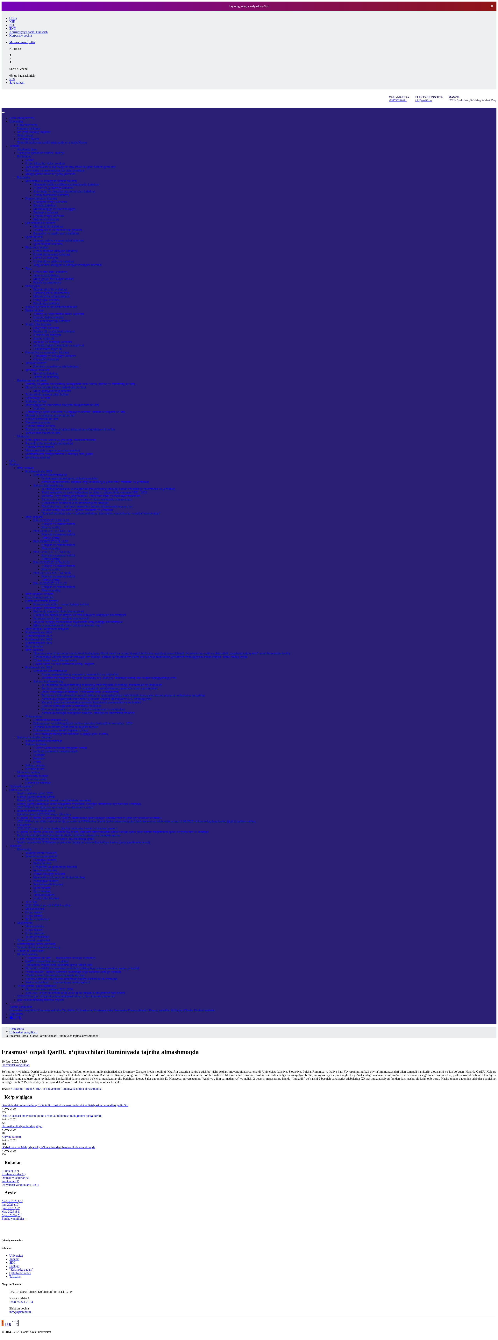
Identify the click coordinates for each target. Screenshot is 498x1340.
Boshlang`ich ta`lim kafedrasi (51, 293)
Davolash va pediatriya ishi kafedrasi (55, 366)
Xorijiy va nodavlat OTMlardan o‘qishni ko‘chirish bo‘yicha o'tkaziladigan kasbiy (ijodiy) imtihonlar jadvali (83, 842)
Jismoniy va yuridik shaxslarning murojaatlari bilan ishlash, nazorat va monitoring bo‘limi (80, 384)
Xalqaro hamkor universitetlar (43, 741)
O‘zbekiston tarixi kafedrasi (50, 272)
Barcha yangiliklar (20, 1006)
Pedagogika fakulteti (45, 881)
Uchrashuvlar (84, 1010)
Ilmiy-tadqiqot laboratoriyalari (43, 608)
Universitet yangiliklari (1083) (20, 1184)
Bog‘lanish (16, 1013)
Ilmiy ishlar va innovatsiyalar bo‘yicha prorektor (54, 170)
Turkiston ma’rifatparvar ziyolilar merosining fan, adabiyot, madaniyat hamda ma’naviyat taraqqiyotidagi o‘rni (108, 678)
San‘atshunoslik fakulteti (40, 223)
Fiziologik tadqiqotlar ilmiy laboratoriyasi (58, 611)
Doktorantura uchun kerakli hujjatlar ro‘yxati (60, 730)
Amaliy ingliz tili (43, 338)
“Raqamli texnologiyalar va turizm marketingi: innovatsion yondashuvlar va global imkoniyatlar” (100, 513)
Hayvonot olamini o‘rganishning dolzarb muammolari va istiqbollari (83, 709)
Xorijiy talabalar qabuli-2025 (35, 793)
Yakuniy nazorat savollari (40, 853)
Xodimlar (39, 408)
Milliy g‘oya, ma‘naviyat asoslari (53, 279)
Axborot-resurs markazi (39, 447)
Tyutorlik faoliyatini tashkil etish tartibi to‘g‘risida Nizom (52, 142)
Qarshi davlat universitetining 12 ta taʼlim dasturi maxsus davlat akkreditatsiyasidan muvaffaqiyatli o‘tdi (65, 1105)
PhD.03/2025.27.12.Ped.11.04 (52, 531)
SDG (12, 461)
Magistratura (24, 923)
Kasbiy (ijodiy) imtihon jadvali (36, 797)
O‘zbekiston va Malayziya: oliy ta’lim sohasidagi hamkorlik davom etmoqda (48, 1147)
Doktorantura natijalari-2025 (50, 720)
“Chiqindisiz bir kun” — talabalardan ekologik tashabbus (60, 958)
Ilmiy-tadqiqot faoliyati (39, 594)
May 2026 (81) (11, 1211)
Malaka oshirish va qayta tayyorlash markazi (52, 450)
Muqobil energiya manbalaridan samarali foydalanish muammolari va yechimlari (91, 702)
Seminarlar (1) (10, 1181)
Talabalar (15, 846)
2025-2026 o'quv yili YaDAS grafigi (47, 905)
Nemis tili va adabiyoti (47, 335)
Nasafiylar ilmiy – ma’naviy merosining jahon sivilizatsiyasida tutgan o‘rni (86, 506)
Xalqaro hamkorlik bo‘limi (41, 419)
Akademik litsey (27, 149)
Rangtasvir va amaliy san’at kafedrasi (56, 233)
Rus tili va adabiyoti (45, 258)
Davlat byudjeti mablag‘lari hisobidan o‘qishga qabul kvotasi (70, 734)
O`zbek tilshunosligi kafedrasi (51, 254)
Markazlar (23, 436)
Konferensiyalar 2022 (38, 636)
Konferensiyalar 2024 (38, 667)
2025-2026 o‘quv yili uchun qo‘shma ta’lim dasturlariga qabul (55, 807)
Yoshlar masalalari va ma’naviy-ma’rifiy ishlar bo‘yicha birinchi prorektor (70, 167)
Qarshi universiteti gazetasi (41, 601)
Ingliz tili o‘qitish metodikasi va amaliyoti (58, 345)
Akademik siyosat (28, 139)
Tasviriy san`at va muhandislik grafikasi (57, 230)
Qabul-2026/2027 (20, 790)
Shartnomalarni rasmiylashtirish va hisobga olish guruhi (59, 454)
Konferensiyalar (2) (13, 1174)
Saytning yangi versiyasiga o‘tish (249, 6)
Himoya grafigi (50, 527)
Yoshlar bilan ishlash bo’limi (42, 433)
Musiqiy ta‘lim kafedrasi (48, 226)
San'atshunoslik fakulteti (48, 884)
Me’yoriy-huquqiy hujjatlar (33, 132)
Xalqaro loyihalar (36, 744)
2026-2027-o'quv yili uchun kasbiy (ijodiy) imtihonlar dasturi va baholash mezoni (67, 828)
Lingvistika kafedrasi (46, 328)
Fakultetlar (23, 177)
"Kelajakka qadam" (21, 786)
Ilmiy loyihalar (34, 650)
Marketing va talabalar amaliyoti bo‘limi (49, 415)
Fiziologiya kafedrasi (46, 219)
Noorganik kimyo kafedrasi (50, 202)
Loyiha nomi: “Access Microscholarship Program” (64, 664)
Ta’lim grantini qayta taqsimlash (36, 986)
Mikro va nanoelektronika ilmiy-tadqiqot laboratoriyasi (66, 625)
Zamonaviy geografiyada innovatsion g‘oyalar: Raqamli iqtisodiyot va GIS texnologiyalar (96, 699)
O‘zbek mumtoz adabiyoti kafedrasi (55, 251)
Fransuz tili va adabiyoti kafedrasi (54, 331)
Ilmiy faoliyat (25, 468)
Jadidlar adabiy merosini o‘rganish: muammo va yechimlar (77, 510)
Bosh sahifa (21, 118)
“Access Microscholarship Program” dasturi (60, 748)
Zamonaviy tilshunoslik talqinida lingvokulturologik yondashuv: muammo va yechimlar (95, 482)
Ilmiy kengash (34, 517)
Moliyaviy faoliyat (28, 772)
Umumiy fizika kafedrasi (48, 317)
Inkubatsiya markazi (37, 457)
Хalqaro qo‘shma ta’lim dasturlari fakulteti (51, 307)
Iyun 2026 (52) (11, 1208)
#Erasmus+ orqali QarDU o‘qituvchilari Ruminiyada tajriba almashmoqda (56, 1088)
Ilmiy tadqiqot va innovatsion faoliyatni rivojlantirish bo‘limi (62, 405)
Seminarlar (120, 1010)
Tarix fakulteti (41, 891)
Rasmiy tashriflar (159, 1010)
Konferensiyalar (103, 1010)
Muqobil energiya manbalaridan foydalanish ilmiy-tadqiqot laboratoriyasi (78, 622)
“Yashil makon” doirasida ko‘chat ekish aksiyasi (54, 975)
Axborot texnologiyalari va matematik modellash (71, 706)
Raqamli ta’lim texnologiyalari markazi (49, 443)
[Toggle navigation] (3, 112)
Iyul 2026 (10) (10, 1204)
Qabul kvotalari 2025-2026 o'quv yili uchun (44, 814)
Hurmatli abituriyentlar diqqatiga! (22, 1126)
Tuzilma (14, 146)
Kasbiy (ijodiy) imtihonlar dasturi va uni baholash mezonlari (54, 800)
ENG (12, 28)
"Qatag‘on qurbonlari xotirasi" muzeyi (40, 153)
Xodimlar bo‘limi (35, 401)
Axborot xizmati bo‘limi (40, 426)
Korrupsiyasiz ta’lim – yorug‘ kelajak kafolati (61, 604)
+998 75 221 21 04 (21, 1301)
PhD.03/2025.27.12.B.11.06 (50, 541)
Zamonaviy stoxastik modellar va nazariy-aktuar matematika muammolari (86, 499)
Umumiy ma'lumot (28, 128)
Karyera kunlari (11, 1136)
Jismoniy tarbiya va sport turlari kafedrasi (58, 240)
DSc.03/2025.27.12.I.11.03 (50, 583)
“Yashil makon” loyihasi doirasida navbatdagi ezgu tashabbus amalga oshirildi (73, 972)
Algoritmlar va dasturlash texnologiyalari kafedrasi (64, 191)
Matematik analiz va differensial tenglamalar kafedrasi (66, 184)
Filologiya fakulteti (36, 247)
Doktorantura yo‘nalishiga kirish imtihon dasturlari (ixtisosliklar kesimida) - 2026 (82, 723)
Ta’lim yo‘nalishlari (37, 919)
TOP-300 (31, 902)
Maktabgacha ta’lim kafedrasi (51, 296)
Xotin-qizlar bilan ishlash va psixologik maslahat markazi (60, 440)
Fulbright (39, 755)
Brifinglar (176, 1010)
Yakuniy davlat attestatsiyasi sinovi (38, 947)
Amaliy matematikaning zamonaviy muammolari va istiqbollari (79, 674)
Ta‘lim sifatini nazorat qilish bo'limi (46, 394)
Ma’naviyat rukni (35, 779)
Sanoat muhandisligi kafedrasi (51, 321)
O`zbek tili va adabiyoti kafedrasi (53, 261)
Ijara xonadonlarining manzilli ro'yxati (40, 1000)
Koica (37, 762)
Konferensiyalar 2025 (38, 471)
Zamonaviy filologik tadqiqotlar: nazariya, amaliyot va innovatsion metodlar (87, 713)
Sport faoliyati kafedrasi (47, 244)
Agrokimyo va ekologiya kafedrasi (54, 356)
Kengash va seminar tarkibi (58, 524)
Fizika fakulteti (34, 310)
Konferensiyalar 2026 (38, 632)
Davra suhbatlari (138, 1010)
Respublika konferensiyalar (50, 475)
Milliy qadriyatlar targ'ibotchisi (52, 391)
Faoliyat (14, 464)
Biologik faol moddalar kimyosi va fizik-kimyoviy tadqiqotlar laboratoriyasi (79, 615)
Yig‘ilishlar (68, 1010)
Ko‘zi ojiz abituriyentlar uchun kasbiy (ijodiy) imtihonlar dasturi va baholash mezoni (68, 835)
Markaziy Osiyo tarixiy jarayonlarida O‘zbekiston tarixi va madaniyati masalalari (90, 496)
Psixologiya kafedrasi (46, 303)
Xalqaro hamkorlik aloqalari (34, 737)
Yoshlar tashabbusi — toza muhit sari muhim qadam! (57, 982)
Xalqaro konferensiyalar (48, 485)
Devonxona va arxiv (37, 422)
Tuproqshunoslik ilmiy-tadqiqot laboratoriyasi (61, 618)
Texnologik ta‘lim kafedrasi (50, 289)
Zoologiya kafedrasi (45, 212)
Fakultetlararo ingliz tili (47, 349)
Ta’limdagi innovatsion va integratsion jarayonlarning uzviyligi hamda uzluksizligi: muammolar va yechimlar (108, 489)
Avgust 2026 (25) (12, 1201)
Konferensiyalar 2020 (38, 643)
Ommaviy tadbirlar (49, 1010)
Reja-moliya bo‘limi (37, 398)
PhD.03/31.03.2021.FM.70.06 (52, 573)
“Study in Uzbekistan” (31, 951)
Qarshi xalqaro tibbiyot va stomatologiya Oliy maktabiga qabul (55, 839)
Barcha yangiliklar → (15, 1218)
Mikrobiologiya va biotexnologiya (54, 209)
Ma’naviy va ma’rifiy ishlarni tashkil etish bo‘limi (55, 387)
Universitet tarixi (27, 125)
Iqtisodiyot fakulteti (37, 370)
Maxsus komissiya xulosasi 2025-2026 (49, 989)
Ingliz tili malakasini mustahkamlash (55, 751)
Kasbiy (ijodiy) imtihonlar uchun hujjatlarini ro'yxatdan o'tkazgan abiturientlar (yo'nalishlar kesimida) (79, 804)
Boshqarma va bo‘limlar (32, 380)
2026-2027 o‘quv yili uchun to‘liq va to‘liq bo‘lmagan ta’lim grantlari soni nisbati (75, 993)
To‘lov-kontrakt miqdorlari (33, 940)
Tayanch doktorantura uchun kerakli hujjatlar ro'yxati (65, 727)
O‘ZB (13, 18)
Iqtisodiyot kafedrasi (45, 373)
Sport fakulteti (34, 237)
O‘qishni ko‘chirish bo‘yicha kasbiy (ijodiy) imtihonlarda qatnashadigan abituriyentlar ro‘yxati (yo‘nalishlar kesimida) (89, 818)
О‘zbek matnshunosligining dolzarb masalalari (69, 478)
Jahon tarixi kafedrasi (46, 275)
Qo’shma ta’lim (34, 769)
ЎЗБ (12, 21)
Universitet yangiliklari (23, 1010)
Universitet (16, 121)
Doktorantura (33, 716)
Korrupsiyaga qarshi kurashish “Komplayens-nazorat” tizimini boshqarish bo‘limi (75, 412)
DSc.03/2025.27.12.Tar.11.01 (51, 562)
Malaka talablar (34, 909)
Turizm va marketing (46, 377)
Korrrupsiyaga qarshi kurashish (36, 944)
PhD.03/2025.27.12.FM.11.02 (51, 552)
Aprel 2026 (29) (11, 1215)
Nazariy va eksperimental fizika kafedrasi (58, 314)
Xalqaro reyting (35, 765)
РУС (12, 25)
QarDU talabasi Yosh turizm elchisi (46, 961)
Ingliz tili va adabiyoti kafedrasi (52, 342)
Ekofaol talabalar (27, 954)
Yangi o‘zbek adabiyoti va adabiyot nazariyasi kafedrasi (67, 265)
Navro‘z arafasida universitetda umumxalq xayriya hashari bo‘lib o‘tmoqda (71, 979)
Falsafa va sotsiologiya (47, 282)
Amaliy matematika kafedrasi (51, 195)
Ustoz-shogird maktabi (39, 597)
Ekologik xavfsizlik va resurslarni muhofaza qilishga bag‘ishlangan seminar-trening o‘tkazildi (82, 968)
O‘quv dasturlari (35, 933)
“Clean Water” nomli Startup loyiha (55, 660)
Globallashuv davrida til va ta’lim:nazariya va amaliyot (74, 503)
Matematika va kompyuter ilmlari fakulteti (51, 181)
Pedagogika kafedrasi (46, 300)
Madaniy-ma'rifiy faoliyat (32, 776)
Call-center (24, 825)
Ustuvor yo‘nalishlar (37, 783)
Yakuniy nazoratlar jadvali (41, 856)
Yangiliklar (16, 1003)
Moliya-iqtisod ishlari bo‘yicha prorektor (50, 174)
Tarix (28, 268)
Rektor (29, 160)
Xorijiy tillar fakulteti (38, 324)
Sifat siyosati (25, 135)
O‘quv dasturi (33, 916)
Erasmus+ (39, 758)
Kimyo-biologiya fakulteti (41, 198)
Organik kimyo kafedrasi (48, 216)
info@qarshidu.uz (423, 100)
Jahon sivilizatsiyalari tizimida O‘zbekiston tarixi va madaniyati (80, 692)
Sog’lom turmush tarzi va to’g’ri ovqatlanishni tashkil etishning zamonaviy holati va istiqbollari (99, 688)
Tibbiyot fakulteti (35, 363)
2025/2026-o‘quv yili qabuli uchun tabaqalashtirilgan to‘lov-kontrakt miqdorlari (66, 996)
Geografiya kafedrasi (46, 359)
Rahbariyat (24, 156)
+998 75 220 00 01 (398, 100)
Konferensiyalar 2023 (38, 639)
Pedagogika (32, 286)
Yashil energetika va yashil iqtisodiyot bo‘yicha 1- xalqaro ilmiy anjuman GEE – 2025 (94, 492)
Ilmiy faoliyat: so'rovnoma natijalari (47, 629)
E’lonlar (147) (10, 1170)
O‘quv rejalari (33, 912)
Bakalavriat (24, 849)
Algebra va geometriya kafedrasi (53, 188)
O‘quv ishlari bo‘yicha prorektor (45, 163)
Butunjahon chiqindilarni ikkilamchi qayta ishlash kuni (58, 965)
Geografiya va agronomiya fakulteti (47, 352)
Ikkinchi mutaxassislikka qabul (36, 811)
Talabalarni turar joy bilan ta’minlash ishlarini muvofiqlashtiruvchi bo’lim (70, 429)
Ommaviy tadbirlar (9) (15, 1177)
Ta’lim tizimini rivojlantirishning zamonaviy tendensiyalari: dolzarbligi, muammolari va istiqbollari (101, 685)
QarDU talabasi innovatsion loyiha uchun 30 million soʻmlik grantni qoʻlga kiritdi (52, 1115)
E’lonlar (188, 1010)
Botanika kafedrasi (44, 205)
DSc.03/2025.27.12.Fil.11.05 (51, 520)
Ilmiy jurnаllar (34, 646)
